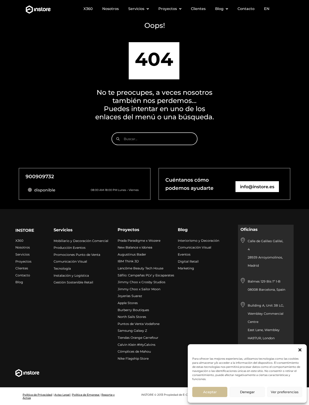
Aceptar (210, 392)
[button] (300, 350)
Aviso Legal (62, 394)
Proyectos (128, 229)
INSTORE (24, 230)
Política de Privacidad (37, 394)
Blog (183, 229)
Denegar (247, 392)
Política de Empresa (86, 394)
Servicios (63, 229)
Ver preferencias (285, 392)
